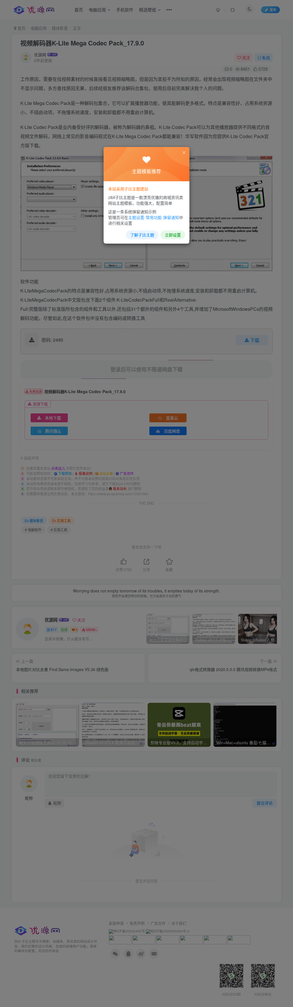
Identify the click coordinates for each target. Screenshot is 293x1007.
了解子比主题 (142, 235)
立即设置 (173, 235)
